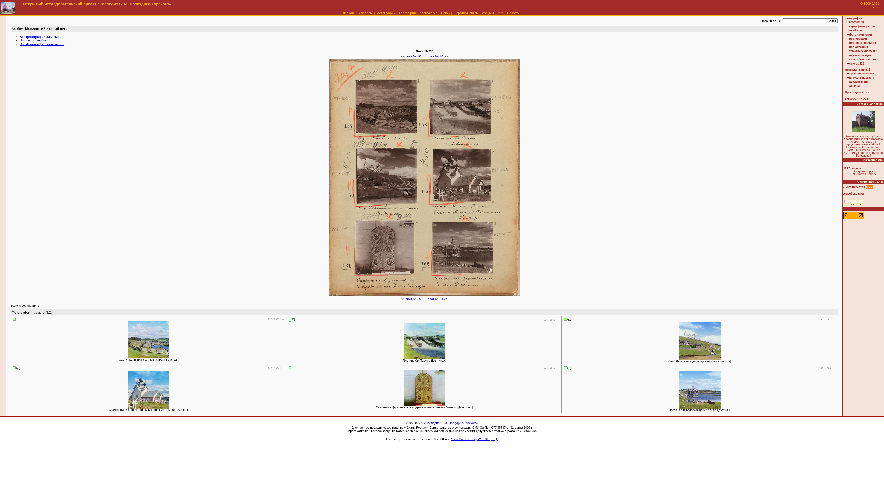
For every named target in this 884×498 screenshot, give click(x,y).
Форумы (487, 13)
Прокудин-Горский (857, 69)
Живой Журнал (853, 193)
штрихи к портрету (862, 77)
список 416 (856, 63)
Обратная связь (466, 13)
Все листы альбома (34, 40)
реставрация (858, 38)
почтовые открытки (862, 43)
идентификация (860, 55)
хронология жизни (861, 73)
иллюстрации (858, 47)
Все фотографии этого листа (42, 44)
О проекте (365, 13)
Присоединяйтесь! (857, 92)
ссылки (854, 86)
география (856, 22)
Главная (347, 13)
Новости (513, 13)
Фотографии (386, 13)
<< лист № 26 (411, 56)
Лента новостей (854, 187)
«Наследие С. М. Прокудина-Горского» (451, 423)
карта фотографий (862, 26)
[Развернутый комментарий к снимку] (293, 320)
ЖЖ (500, 13)
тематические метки (863, 51)
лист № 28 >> (437, 56)
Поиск (445, 13)
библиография (859, 81)
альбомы (855, 30)
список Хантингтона (862, 59)
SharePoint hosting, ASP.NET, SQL (474, 439)
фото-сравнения (860, 34)
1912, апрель (852, 168)
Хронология (428, 13)
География (407, 13)
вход (875, 7)
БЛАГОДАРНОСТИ (857, 98)
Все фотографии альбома (39, 37)
